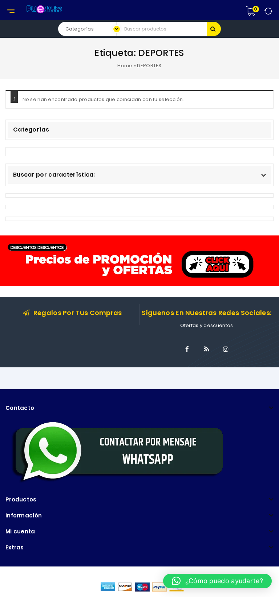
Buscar (214, 29)
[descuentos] (139, 260)
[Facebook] (187, 349)
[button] (217, 581)
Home (124, 65)
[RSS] (206, 349)
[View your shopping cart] (258, 11)
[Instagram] (226, 349)
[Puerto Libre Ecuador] (44, 8)
